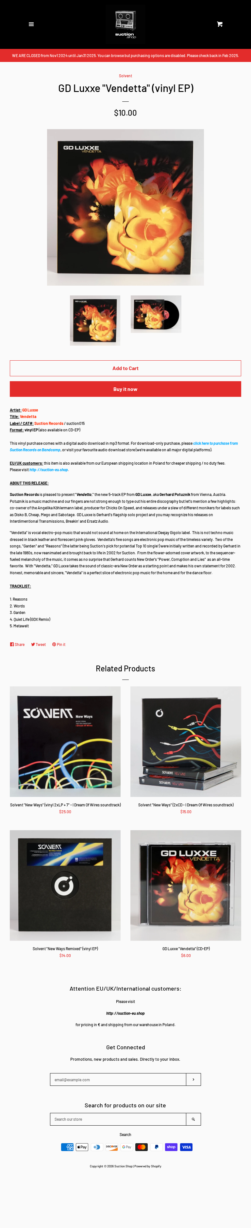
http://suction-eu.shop (48, 469)
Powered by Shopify (147, 1166)
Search (125, 1134)
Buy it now (125, 389)
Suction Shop (123, 1166)
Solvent (125, 75)
